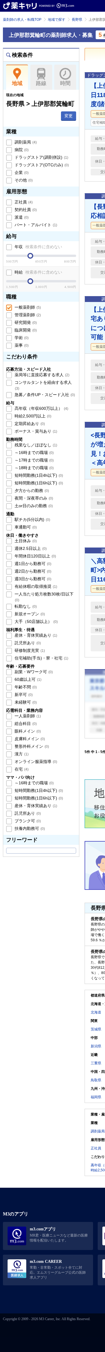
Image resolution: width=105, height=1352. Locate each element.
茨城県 (96, 1029)
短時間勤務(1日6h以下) (38, 483)
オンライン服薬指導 (35, 761)
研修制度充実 (29, 650)
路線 (41, 83)
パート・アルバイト (35, 224)
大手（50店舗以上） (35, 621)
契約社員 (25, 209)
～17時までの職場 (33, 460)
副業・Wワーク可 (33, 671)
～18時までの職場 (33, 467)
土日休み (25, 540)
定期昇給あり (29, 423)
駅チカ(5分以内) (31, 519)
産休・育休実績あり (35, 635)
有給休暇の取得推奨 (35, 586)
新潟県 (96, 1046)
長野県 (77, 20)
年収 (37, 246)
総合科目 (25, 723)
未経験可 (25, 702)
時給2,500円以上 (32, 416)
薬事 (21, 345)
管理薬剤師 (27, 314)
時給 (37, 272)
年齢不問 (25, 687)
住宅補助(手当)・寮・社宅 (40, 658)
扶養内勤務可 (29, 828)
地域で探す (56, 20)
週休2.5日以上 (30, 548)
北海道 (96, 1012)
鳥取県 (96, 1080)
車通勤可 (25, 527)
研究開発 (25, 322)
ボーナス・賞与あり (35, 431)
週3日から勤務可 (32, 578)
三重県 (96, 1063)
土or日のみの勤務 (33, 505)
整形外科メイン (31, 746)
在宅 (21, 769)
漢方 (21, 754)
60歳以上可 (27, 679)
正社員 (23, 202)
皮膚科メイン (29, 738)
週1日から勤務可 (32, 563)
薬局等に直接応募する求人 (41, 374)
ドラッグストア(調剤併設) (40, 157)
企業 (21, 172)
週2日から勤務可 (32, 571)
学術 (21, 337)
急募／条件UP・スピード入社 (44, 394)
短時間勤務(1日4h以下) (38, 475)
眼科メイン (27, 731)
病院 (21, 149)
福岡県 (96, 1097)
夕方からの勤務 (31, 490)
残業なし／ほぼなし (35, 445)
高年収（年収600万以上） (40, 408)
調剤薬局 (25, 142)
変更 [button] (68, 115)
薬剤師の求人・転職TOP (22, 20)
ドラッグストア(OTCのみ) (41, 165)
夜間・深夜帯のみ (33, 498)
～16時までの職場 (33, 452)
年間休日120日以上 (34, 556)
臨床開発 (25, 330)
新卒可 (23, 694)
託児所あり (27, 642)
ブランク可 (27, 821)
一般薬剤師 (27, 307)
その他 (23, 180)
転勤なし (25, 606)
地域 (17, 83)
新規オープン (29, 614)
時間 (65, 83)
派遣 (21, 217)
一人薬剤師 (27, 716)
